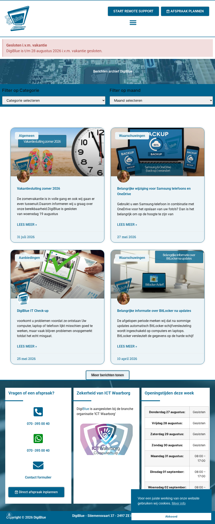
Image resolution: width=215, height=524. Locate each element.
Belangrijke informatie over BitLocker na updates (154, 311)
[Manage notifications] (9, 514)
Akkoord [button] (171, 516)
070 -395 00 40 (38, 424)
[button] (133, 22)
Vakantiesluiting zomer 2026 (38, 189)
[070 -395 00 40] (38, 411)
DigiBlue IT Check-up (33, 311)
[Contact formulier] (38, 465)
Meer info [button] (179, 503)
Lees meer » (27, 225)
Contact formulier (38, 477)
